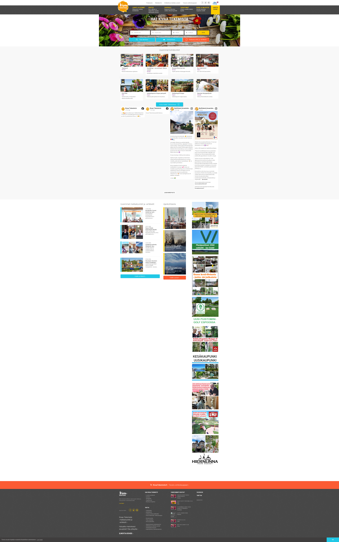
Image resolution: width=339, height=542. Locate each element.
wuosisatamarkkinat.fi (201, 184)
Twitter (199, 495)
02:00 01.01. (200, 500)
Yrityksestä (149, 3)
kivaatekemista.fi (199, 188)
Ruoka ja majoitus (150, 501)
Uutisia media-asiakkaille (152, 514)
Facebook (200, 492)
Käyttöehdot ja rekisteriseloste (154, 529)
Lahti (181, 520)
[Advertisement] (169, 475)
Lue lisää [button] (40, 539)
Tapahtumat (149, 500)
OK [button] (333, 539)
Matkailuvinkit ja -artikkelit (197, 39)
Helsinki (182, 513)
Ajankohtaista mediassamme (153, 524)
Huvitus (148, 497)
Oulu (185, 503)
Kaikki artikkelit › (140, 276)
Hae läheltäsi (143, 39)
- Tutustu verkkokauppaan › (171, 485)
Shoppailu (148, 498)
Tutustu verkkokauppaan (190, 3)
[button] (133, 112)
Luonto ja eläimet (150, 495)
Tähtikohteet (170, 39)
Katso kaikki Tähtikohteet (168, 104)
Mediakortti (158, 3)
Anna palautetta (150, 521)
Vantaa (183, 497)
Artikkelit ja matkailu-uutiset (172, 3)
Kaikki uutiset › (175, 278)
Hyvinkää (184, 508)
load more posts (169, 192)
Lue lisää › (121, 503)
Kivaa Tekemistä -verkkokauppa (154, 515)
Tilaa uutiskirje (149, 520)
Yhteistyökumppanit (151, 527)
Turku (183, 525)
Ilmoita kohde (149, 518)
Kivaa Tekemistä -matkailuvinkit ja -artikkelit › (125, 519)
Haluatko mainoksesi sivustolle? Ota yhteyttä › (128, 527)
